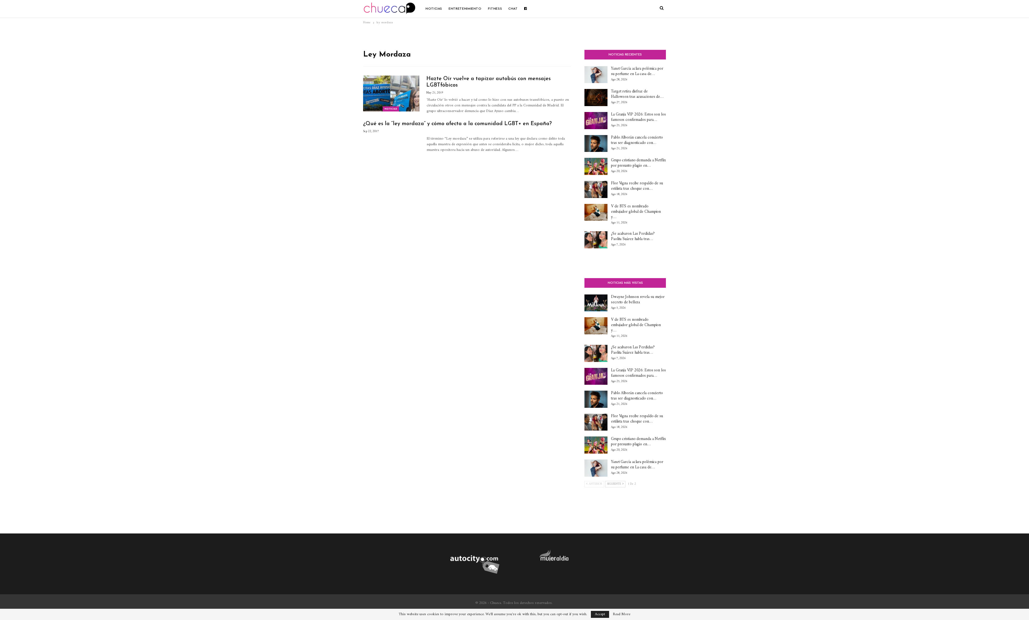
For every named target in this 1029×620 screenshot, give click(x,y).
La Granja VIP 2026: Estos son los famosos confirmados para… (638, 117)
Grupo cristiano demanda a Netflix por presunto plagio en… (638, 163)
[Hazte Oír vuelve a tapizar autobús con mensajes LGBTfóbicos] (391, 93)
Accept (600, 614)
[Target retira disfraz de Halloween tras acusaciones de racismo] (595, 97)
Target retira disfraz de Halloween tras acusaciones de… (637, 94)
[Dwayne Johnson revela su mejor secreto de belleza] (595, 303)
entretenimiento (465, 8)
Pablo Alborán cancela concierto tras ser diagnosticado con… (637, 140)
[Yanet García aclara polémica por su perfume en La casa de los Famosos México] (595, 74)
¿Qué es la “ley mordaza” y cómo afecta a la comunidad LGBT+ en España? (457, 123)
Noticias (434, 8)
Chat (513, 8)
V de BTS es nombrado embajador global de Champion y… (636, 212)
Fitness (495, 8)
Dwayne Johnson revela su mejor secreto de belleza (638, 299)
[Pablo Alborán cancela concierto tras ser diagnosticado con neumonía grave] (595, 143)
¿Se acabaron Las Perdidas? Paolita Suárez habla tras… (632, 236)
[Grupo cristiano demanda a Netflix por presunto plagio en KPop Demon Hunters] (595, 166)
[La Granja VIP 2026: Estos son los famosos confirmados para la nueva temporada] (595, 120)
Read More (621, 614)
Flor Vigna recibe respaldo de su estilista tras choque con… (637, 186)
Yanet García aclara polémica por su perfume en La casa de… (637, 71)
